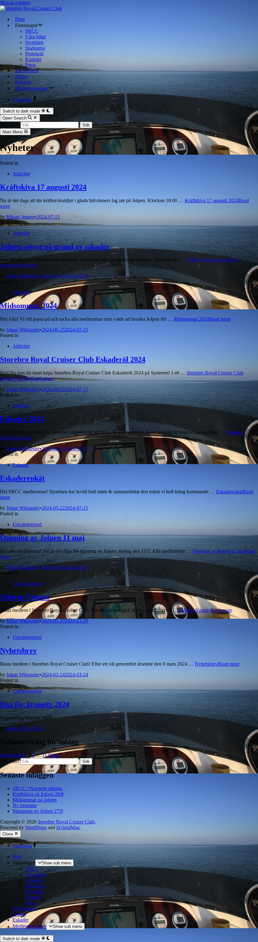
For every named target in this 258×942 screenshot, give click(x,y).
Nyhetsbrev (18, 650)
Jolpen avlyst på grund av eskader (55, 246)
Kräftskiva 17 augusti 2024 (43, 187)
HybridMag (68, 827)
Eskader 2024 (22, 419)
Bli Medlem (27, 70)
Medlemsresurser (32, 88)
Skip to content (15, 2)
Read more (202, 319)
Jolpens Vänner (25, 597)
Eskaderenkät (22, 478)
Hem (20, 19)
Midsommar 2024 (28, 306)
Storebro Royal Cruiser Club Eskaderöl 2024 (72, 359)
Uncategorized (27, 524)
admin (12, 728)
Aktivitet (21, 173)
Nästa (53, 755)
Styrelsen (34, 42)
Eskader (23, 82)
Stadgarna (35, 48)
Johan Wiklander (23, 276)
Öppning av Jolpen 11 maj (42, 538)
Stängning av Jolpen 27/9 (38, 811)
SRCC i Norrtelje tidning (37, 788)
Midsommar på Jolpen (35, 799)
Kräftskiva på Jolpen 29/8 (38, 794)
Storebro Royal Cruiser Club (66, 821)
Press (30, 65)
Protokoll (34, 53)
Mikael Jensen (20, 216)
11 (44, 755)
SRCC (31, 31)
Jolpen (21, 76)
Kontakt (33, 59)
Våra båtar (35, 36)
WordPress (36, 827)
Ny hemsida (24, 805)
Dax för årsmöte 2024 (35, 704)
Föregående (11, 755)
